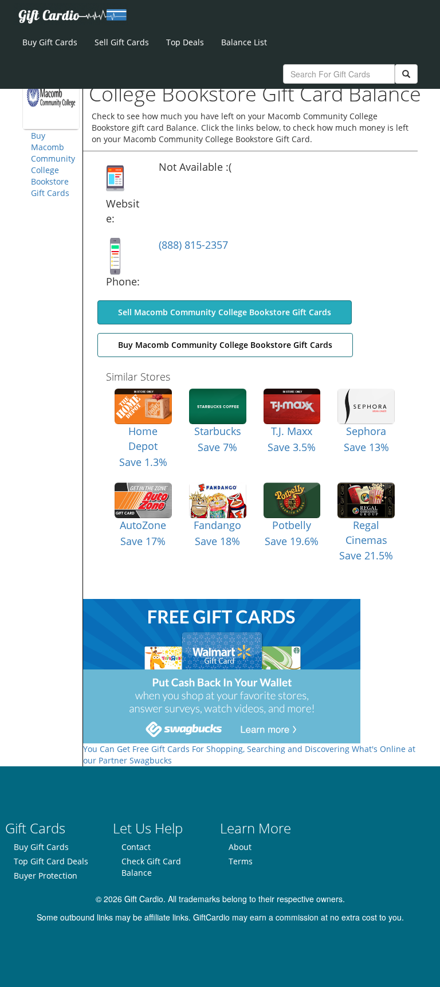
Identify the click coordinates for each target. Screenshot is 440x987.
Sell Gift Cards (122, 42)
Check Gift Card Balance (151, 867)
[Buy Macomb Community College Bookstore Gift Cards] (51, 93)
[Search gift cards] (406, 74)
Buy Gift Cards (49, 42)
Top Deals (185, 42)
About (240, 846)
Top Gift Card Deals (51, 861)
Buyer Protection (45, 875)
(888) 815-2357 (193, 245)
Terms (241, 861)
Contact (136, 846)
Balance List (244, 42)
